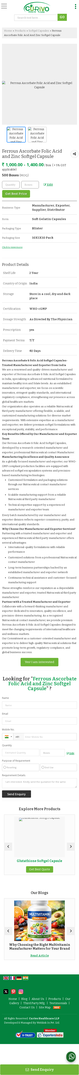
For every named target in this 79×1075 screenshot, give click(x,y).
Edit (49, 184)
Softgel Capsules (39, 30)
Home (8, 30)
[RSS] (57, 1007)
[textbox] (30, 184)
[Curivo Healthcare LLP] (37, 8)
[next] (71, 847)
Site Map (45, 1007)
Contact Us (27, 1007)
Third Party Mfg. (34, 1003)
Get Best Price (16, 194)
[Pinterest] (13, 991)
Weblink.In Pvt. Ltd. (48, 1022)
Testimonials (58, 1003)
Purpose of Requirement (16, 760)
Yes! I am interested (39, 662)
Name (5, 698)
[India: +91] (7, 736)
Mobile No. (8, 729)
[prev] (8, 847)
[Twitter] (5, 991)
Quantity (7, 745)
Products (20, 30)
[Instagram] (20, 991)
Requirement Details (13, 775)
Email (5, 713)
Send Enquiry (42, 1070)
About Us (38, 999)
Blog (24, 999)
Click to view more (12, 247)
